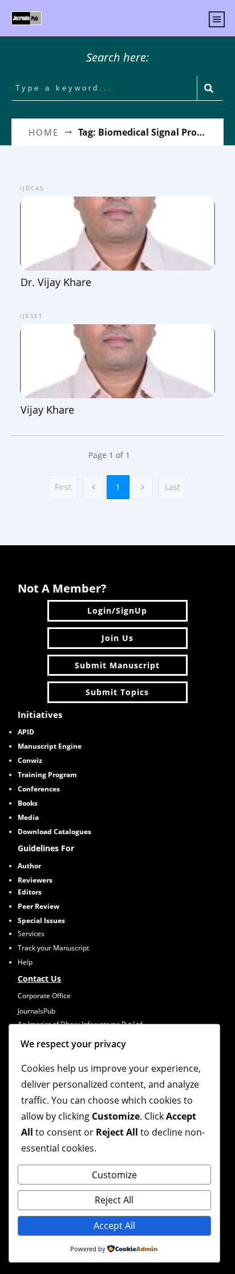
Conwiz (30, 760)
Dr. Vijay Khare (117, 235)
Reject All (114, 1200)
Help (25, 962)
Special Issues (41, 920)
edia (28, 817)
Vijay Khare (117, 363)
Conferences (39, 789)
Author (29, 866)
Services (31, 933)
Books (28, 803)
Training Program (47, 774)
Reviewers (35, 880)
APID (26, 732)
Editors (30, 892)
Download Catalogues (54, 831)
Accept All (114, 1225)
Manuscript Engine (50, 746)
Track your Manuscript (53, 948)
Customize (114, 1175)
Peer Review (38, 906)
